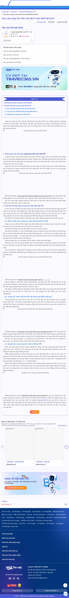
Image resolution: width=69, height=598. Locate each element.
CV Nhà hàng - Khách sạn (10, 526)
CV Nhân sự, (10, 517)
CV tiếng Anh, (16, 511)
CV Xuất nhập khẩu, (60, 517)
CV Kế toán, (50, 514)
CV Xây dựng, (40, 517)
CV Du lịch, (22, 523)
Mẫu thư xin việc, (7, 514)
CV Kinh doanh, (60, 514)
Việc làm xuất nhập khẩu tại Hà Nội (14, 51)
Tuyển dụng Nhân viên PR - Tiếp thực (22, 32)
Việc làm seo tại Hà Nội (11, 55)
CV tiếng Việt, (26, 511)
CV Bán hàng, (20, 517)
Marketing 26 (11, 464)
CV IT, (3, 517)
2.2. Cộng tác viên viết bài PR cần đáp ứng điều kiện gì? (21, 111)
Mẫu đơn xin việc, (58, 511)
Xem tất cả (62, 425)
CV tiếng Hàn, (36, 511)
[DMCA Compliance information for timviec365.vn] (19, 585)
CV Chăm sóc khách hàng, (44, 520)
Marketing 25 (41, 464)
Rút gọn (34, 412)
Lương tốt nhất (62, 22)
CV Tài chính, (50, 523)
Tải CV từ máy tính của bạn (16, 488)
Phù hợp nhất (41, 22)
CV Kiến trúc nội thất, (27, 520)
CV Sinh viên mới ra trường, (10, 520)
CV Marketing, (30, 517)
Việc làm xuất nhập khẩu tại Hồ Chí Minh (16, 58)
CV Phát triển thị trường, (10, 523)
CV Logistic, (60, 523)
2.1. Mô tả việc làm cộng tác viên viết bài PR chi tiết (20, 108)
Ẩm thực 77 (14, 34)
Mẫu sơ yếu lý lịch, (20, 514)
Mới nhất (51, 22)
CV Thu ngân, (31, 523)
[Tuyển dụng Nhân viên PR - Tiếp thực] (6, 34)
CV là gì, (29, 514)
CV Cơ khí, (49, 517)
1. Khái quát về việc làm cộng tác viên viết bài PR (17, 103)
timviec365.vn (43, 400)
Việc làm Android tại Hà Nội (12, 62)
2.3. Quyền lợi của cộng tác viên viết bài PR (17, 114)
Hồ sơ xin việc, (6, 511)
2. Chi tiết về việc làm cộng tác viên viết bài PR (17, 106)
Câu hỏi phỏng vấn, (39, 514)
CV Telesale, (41, 523)
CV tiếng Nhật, (47, 511)
